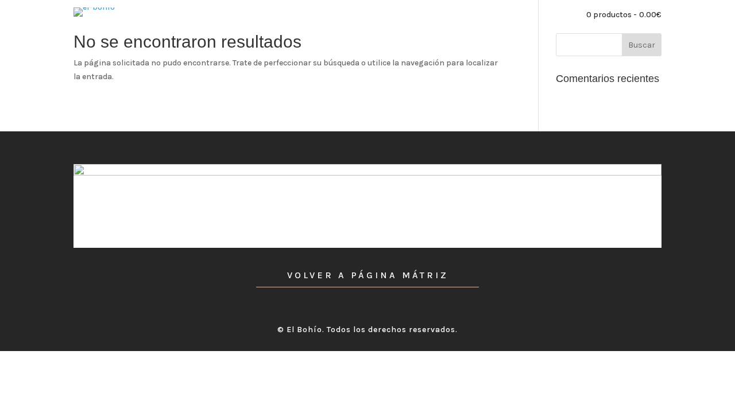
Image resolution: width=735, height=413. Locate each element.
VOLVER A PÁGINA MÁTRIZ (367, 275)
